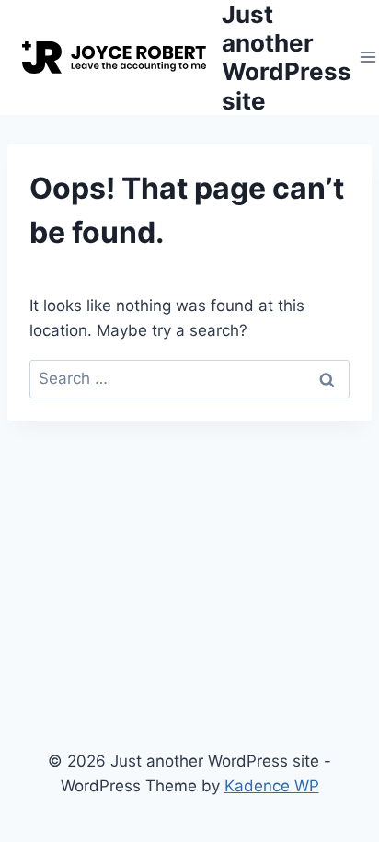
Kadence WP (271, 786)
